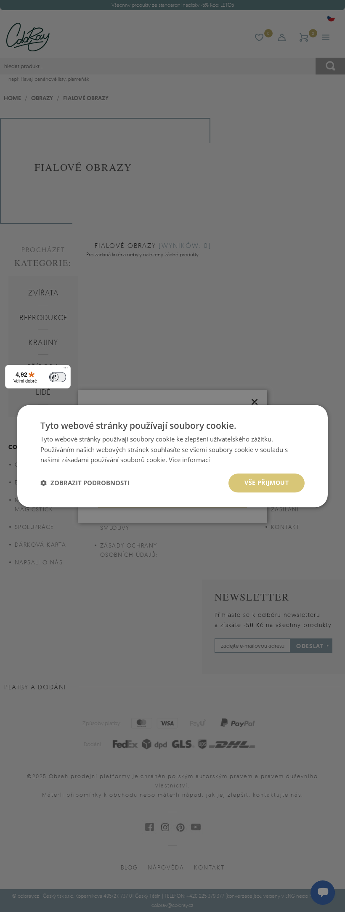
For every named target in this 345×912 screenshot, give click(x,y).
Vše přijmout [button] (266, 483)
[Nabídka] (66, 370)
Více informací (189, 460)
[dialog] (172, 456)
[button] (85, 483)
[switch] (57, 377)
